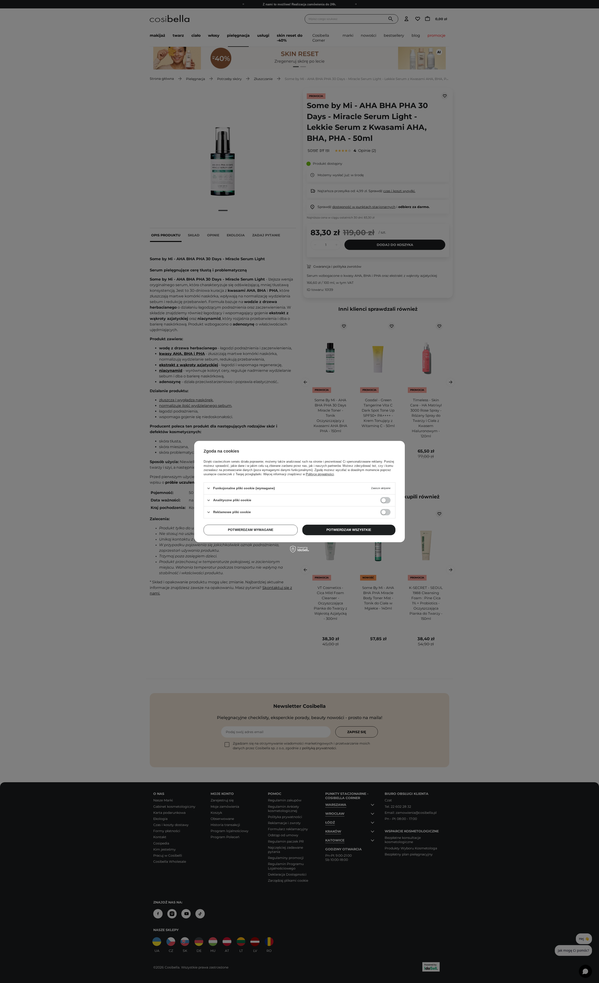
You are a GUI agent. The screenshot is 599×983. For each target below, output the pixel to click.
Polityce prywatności (320, 474)
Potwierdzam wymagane (250, 530)
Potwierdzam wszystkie (348, 530)
